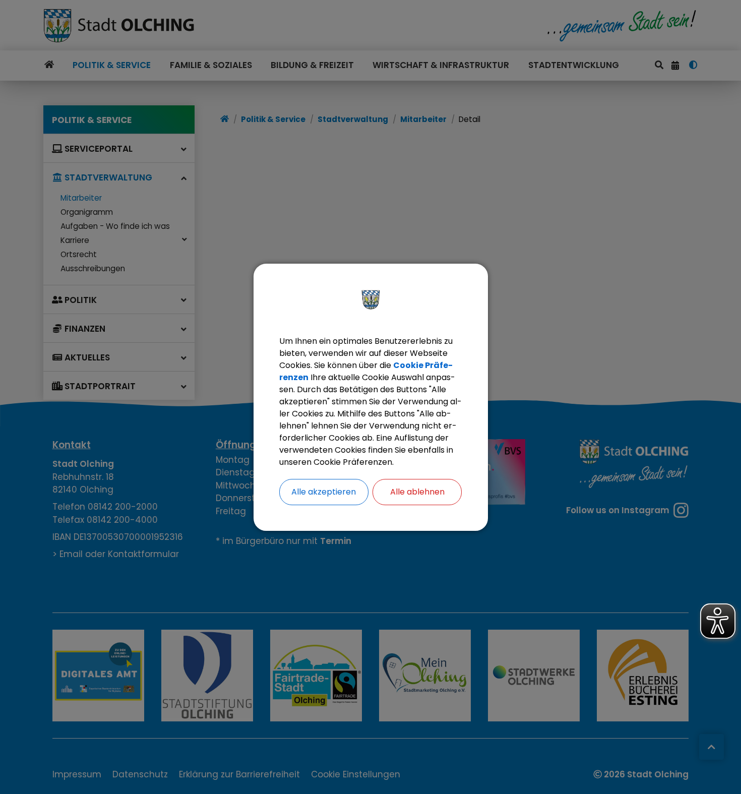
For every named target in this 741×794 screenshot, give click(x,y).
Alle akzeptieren (323, 492)
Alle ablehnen (417, 492)
